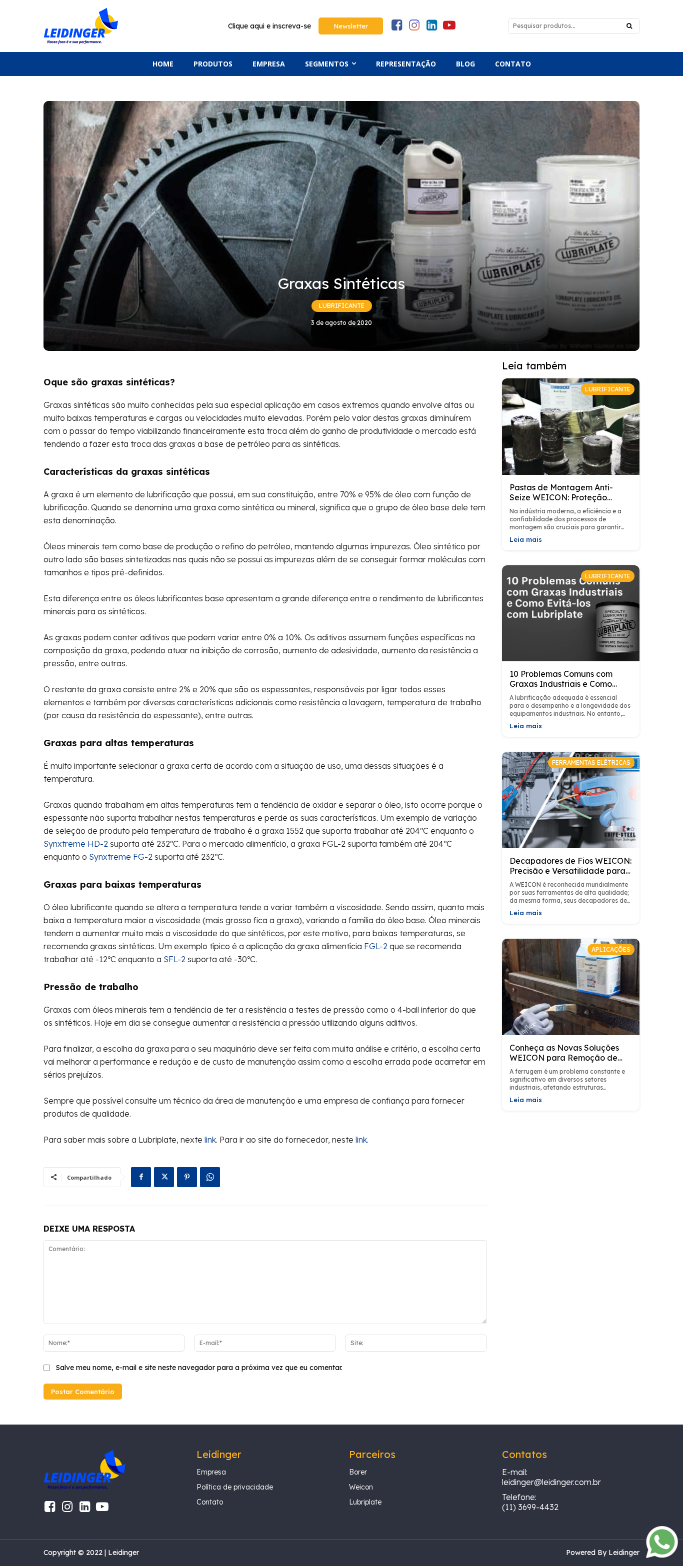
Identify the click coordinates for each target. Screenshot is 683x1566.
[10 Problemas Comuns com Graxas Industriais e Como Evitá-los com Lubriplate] (571, 613)
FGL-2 (376, 946)
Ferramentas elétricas (591, 762)
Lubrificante (341, 305)
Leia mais (526, 539)
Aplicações (611, 949)
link (210, 1140)
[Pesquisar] (629, 26)
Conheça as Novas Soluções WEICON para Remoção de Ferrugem (564, 1058)
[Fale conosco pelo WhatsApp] (662, 1555)
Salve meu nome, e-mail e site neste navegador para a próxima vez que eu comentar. (199, 1367)
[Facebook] (141, 1177)
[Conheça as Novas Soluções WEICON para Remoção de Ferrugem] (571, 987)
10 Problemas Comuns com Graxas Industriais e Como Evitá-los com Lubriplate (561, 684)
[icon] (396, 26)
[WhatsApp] (210, 1177)
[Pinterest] (187, 1177)
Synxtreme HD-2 (76, 844)
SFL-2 (175, 959)
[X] (164, 1177)
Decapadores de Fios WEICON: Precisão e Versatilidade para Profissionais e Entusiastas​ (571, 871)
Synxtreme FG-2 (120, 857)
